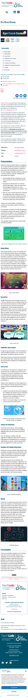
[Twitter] (7, 663)
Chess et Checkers (10, 63)
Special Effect (4, 103)
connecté (12, 629)
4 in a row (7, 61)
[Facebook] (3, 663)
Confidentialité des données (13, 695)
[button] (26, 671)
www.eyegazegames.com (10, 110)
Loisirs (14, 81)
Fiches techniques (7, 81)
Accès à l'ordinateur (7, 84)
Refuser (14, 691)
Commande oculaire (19, 84)
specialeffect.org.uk (20, 150)
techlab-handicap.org (14, 611)
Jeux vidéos (5, 85)
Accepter (14, 687)
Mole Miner (8, 54)
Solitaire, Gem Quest (10, 58)
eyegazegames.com (20, 153)
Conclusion (7, 70)
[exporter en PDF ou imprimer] (2, 90)
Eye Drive (7, 56)
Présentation (6, 52)
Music (6, 67)
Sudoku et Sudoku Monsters (12, 65)
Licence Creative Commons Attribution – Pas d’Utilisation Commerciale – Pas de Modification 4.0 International (14, 578)
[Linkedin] (10, 663)
